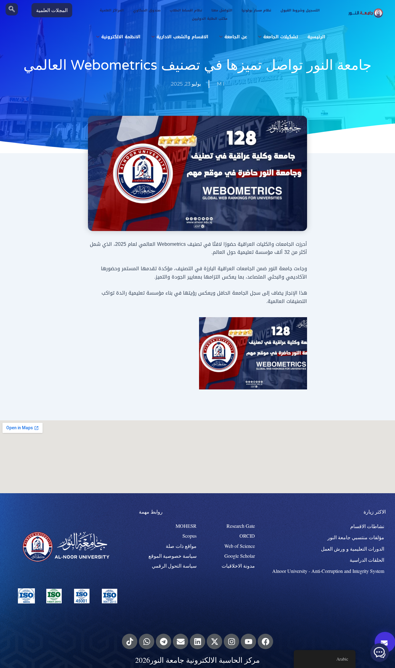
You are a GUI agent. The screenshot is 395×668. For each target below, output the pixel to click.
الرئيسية (316, 37)
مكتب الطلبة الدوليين (209, 18)
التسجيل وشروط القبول (300, 10)
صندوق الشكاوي (146, 10)
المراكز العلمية (112, 10)
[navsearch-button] (12, 9)
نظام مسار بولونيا (256, 10)
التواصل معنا (221, 10)
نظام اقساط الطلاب (186, 10)
